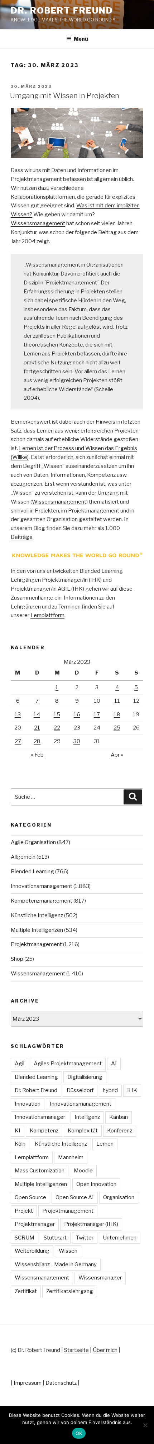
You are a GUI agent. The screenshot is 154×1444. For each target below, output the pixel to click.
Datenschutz (61, 1383)
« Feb (37, 755)
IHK (132, 1090)
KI (17, 1130)
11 (117, 701)
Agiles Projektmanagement (68, 1063)
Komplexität (83, 1130)
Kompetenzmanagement (41, 901)
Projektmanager (35, 1224)
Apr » (117, 755)
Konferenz (119, 1130)
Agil (19, 1063)
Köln (20, 1144)
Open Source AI (75, 1197)
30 (76, 741)
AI (114, 1063)
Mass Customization (39, 1170)
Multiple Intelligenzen (37, 930)
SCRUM (24, 1238)
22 (57, 727)
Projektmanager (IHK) (91, 1224)
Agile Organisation (33, 842)
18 (117, 714)
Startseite (76, 1350)
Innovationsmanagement (41, 886)
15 (57, 714)
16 (77, 714)
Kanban (118, 1117)
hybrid (110, 1090)
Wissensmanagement (38, 223)
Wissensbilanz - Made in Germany (56, 1264)
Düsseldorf (80, 1090)
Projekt (24, 1211)
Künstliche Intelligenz (37, 915)
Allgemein (23, 857)
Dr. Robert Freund (62, 10)
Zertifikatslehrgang (69, 1291)
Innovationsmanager (40, 1117)
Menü (81, 39)
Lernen (105, 1144)
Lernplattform (47, 615)
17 (97, 714)
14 (37, 714)
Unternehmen (119, 1238)
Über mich (105, 1350)
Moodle (83, 1170)
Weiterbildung (32, 1251)
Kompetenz (44, 1130)
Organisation (118, 1197)
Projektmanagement (36, 944)
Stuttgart (55, 1238)
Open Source (30, 1197)
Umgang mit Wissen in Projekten (64, 95)
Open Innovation (96, 1184)
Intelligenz (87, 1117)
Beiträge (22, 537)
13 (18, 714)
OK (79, 1433)
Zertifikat (26, 1291)
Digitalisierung (84, 1077)
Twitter (84, 1238)
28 (37, 741)
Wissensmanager (100, 1277)
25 (117, 727)
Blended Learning (32, 871)
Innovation (27, 1104)
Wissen (68, 1251)
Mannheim (70, 1157)
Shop (17, 959)
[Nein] (145, 1425)
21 (37, 727)
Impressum (28, 1383)
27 (18, 741)
